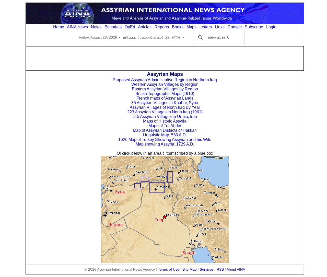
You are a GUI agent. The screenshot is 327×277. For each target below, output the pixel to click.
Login (271, 27)
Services (207, 269)
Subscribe (254, 27)
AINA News (77, 27)
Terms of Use (168, 269)
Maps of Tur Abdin (164, 126)
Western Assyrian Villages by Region (164, 84)
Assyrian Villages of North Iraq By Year (165, 107)
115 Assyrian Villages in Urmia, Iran (165, 116)
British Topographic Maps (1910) (164, 93)
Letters (206, 27)
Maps (191, 27)
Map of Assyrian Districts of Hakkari (165, 130)
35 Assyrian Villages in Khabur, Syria (164, 103)
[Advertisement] (165, 57)
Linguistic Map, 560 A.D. (165, 135)
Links (220, 27)
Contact (235, 27)
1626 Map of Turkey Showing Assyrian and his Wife (164, 139)
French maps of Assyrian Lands (164, 98)
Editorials (113, 27)
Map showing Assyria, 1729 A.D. (165, 144)
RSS (220, 269)
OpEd (130, 27)
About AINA (236, 269)
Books (177, 27)
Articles (144, 27)
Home (58, 27)
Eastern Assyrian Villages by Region (165, 89)
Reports (162, 27)
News (96, 27)
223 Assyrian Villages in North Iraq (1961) (165, 112)
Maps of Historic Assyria (164, 121)
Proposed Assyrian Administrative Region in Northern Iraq (165, 80)
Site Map (189, 269)
